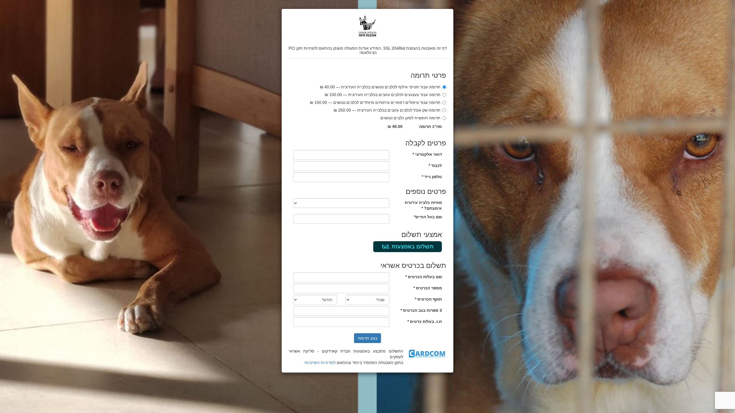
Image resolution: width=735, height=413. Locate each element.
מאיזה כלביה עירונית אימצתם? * (423, 205)
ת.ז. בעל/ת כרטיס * (424, 321)
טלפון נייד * (432, 176)
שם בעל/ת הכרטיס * (423, 276)
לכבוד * (435, 165)
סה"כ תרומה (430, 126)
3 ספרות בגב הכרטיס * (421, 310)
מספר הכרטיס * (427, 288)
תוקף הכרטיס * (428, 299)
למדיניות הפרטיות (320, 362)
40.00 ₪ (395, 126)
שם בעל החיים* (428, 217)
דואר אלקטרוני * (427, 154)
